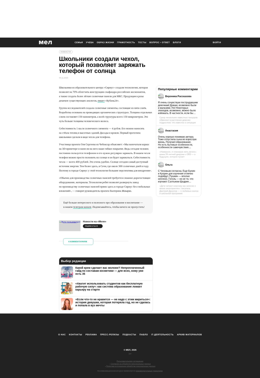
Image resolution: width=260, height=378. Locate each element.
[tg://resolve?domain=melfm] (105, 323)
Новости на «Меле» (94, 221)
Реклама (91, 334)
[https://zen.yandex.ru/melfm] (113, 323)
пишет (101, 100)
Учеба (90, 42)
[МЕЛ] (45, 42)
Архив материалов (189, 334)
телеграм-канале (82, 207)
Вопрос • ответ (159, 42)
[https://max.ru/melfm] (155, 323)
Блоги (177, 42)
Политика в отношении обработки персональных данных (130, 366)
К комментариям (77, 242)
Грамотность (126, 42)
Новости (66, 52)
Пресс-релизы (109, 334)
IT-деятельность (162, 334)
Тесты (142, 42)
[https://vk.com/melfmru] (121, 323)
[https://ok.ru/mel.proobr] (146, 323)
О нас (62, 334)
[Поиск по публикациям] (207, 43)
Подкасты (129, 334)
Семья (79, 42)
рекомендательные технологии (149, 371)
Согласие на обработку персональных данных (131, 364)
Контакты (75, 334)
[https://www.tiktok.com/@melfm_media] (130, 323)
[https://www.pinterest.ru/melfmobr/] (138, 323)
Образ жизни (105, 42)
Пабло (143, 334)
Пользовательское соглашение (130, 361)
